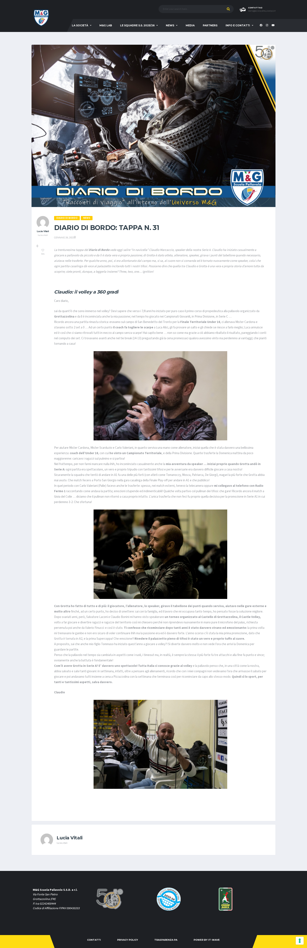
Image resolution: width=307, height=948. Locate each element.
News (170, 25)
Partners (210, 25)
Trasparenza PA (165, 939)
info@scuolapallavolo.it (262, 11)
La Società (80, 25)
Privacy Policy (127, 939)
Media (190, 25)
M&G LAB (105, 25)
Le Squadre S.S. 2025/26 (137, 25)
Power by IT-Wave (207, 939)
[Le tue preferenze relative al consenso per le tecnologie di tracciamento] (300, 941)
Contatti (94, 939)
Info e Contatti (238, 25)
